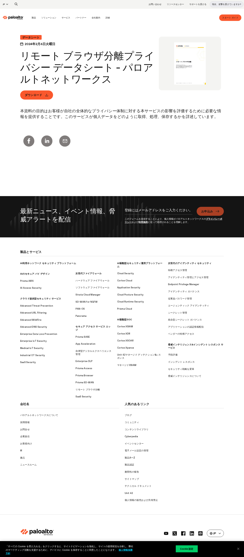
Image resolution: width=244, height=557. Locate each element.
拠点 (22, 457)
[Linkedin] (47, 141)
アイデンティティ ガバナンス (184, 291)
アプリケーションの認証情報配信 (186, 327)
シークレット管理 (177, 312)
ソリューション (48, 17)
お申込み (207, 211)
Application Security (128, 287)
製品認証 (129, 464)
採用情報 (25, 422)
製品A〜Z (130, 457)
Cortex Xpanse (125, 347)
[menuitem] (16, 18)
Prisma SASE (83, 337)
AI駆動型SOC (124, 319)
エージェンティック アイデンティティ (188, 305)
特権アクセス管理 (177, 270)
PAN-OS (80, 308)
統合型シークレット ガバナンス (185, 319)
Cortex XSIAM (125, 326)
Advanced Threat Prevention (36, 305)
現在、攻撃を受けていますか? (226, 4)
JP (4, 4)
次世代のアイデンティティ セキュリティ (189, 263)
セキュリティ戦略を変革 (181, 369)
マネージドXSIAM (126, 365)
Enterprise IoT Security (33, 341)
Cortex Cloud (124, 280)
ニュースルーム (28, 464)
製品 (34, 17)
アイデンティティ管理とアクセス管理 (188, 277)
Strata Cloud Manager (88, 294)
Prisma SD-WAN (85, 382)
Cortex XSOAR (125, 340)
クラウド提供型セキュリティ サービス (40, 298)
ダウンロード (33, 95)
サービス (66, 17)
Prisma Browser (84, 375)
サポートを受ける (197, 4)
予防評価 (173, 354)
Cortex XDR (123, 333)
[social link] (166, 533)
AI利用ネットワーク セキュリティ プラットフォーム (48, 263)
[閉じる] (238, 549)
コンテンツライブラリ (136, 429)
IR (21, 450)
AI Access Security (31, 288)
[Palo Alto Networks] (13, 18)
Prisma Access (84, 368)
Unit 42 (129, 493)
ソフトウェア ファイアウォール (92, 287)
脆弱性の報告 (132, 471)
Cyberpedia (131, 436)
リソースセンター (175, 4)
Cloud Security (125, 273)
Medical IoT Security (31, 348)
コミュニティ (132, 422)
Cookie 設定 (186, 548)
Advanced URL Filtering (33, 312)
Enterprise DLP (84, 361)
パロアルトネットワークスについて (39, 415)
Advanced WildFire (30, 320)
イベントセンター (134, 443)
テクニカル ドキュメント (138, 486)
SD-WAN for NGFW (87, 301)
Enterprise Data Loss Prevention (38, 334)
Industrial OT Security (32, 355)
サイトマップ (132, 479)
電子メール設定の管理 (136, 450)
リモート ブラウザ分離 (88, 389)
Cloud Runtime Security (130, 301)
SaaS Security (28, 362)
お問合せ (25, 429)
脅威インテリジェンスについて (184, 376)
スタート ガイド (230, 17)
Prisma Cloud (124, 308)
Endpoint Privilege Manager (183, 284)
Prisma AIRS (27, 281)
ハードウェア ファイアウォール (92, 280)
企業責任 (25, 436)
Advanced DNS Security (33, 327)
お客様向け (26, 443)
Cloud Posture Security (130, 294)
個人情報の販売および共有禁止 (141, 500)
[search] (16, 4)
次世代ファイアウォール (89, 273)
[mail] (65, 141)
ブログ (128, 415)
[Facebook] (28, 141)
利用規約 (143, 222)
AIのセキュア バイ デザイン (35, 273)
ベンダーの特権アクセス (181, 333)
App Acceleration (85, 343)
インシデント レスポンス (181, 362)
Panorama (81, 316)
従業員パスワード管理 (180, 298)
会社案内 (96, 17)
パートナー (81, 17)
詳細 (108, 17)
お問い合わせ (155, 4)
